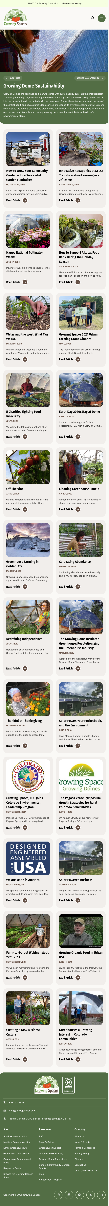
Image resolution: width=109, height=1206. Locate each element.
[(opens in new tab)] (67, 1089)
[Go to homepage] (15, 18)
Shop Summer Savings (70, 3)
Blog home (15, 78)
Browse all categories (86, 78)
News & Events (81, 1146)
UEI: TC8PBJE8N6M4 (84, 1175)
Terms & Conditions (83, 1152)
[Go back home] (45, 1089)
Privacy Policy (80, 1158)
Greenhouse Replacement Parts (17, 1165)
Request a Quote (12, 1172)
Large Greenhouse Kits (15, 1152)
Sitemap (77, 1163)
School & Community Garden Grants (49, 1171)
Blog (40, 1178)
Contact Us (79, 1169)
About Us (78, 1141)
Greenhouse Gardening (50, 1158)
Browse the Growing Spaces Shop (18, 1180)
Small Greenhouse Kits (15, 1141)
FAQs (41, 1141)
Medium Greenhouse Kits (16, 1146)
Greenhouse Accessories (16, 1158)
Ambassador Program (49, 1184)
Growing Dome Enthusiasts (52, 1163)
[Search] (90, 17)
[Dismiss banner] (103, 3)
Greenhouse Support (49, 1152)
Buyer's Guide (45, 1146)
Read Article (13, 200)
